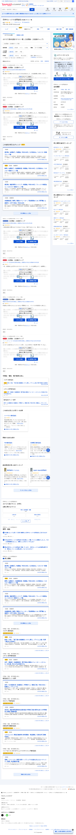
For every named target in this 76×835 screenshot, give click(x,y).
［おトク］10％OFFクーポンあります (36, 5)
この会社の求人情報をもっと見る (41, 650)
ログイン (24, 5)
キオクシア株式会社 (9, 701)
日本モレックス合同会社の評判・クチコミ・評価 (12, 65)
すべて (11, 47)
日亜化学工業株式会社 (9, 726)
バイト (21, 47)
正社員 (16, 47)
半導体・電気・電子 (65, 89)
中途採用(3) (33, 57)
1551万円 (67, 160)
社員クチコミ (28, 29)
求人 (19, 29)
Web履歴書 (18, 800)
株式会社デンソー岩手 (9, 678)
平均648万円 (26, 22)
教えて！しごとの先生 (5, 808)
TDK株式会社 (8, 443)
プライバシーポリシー (12, 829)
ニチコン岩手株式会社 (9, 655)
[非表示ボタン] (73, 830)
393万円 (66, 214)
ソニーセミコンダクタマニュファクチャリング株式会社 (19, 751)
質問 (49, 29)
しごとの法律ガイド (15, 808)
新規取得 (31, 4)
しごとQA (54, 10)
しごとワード (30, 808)
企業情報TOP (16, 792)
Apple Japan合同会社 (40, 470)
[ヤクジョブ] (63, 50)
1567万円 (67, 151)
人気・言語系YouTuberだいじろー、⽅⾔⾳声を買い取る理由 (15, 1)
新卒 (16, 51)
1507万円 (67, 177)
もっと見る (70, 109)
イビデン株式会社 (8, 631)
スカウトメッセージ (5, 800)
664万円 (66, 239)
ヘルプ (55, 1)
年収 (40, 29)
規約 (31, 829)
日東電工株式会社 (35, 443)
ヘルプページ (64, 787)
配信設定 (24, 800)
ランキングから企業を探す (21, 804)
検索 (73, 1)
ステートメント (39, 829)
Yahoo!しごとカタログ (7, 792)
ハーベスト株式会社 (10, 415)
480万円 (66, 222)
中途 (21, 51)
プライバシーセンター (23, 829)
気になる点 (23, 55)
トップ (6, 29)
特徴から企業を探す (11, 804)
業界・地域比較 (69, 29)
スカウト (66, 10)
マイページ (72, 10)
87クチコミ (18, 22)
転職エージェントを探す (33, 804)
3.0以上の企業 (17, 24)
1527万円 (67, 168)
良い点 (17, 55)
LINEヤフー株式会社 (5, 821)
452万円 (66, 205)
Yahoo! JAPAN (50, 1)
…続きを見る (19, 423)
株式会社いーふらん (13, 470)
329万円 (66, 231)
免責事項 (47, 829)
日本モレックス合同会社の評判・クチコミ (39, 792)
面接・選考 (60, 29)
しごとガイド (23, 808)
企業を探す (47, 10)
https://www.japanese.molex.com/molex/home (67, 99)
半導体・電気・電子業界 (8, 24)
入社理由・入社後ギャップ (15, 67)
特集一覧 (60, 10)
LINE (10, 815)
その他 (26, 47)
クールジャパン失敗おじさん (68, 1)
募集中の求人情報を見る (12, 429)
